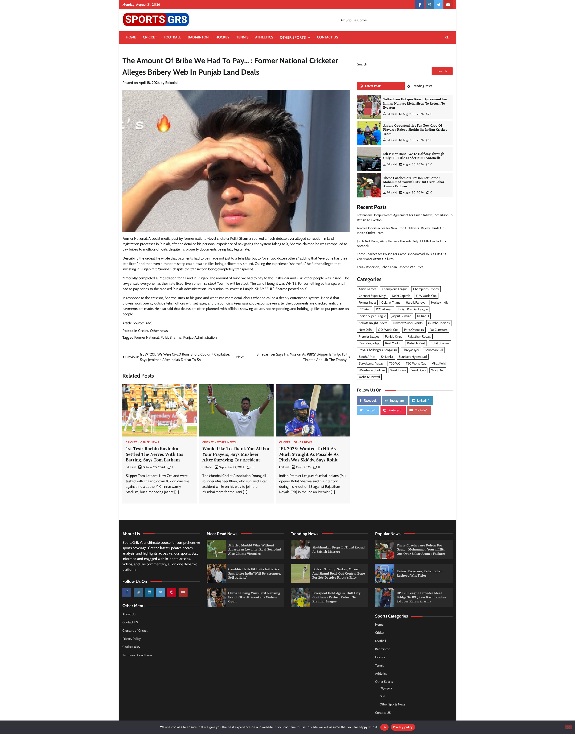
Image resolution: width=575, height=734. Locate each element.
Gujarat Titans (390, 303)
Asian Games (367, 289)
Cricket (150, 37)
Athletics (264, 37)
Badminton (198, 37)
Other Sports (293, 37)
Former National (146, 337)
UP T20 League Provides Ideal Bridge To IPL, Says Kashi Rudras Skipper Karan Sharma (421, 597)
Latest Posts (373, 86)
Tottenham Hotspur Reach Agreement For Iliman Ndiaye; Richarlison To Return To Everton (415, 103)
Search (362, 64)
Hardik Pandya (415, 303)
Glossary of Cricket (135, 631)
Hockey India (439, 303)
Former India (367, 303)
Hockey (222, 37)
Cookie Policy (131, 647)
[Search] (447, 37)
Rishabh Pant (416, 343)
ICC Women (384, 309)
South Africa (367, 357)
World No (437, 370)
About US (128, 614)
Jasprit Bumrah (401, 316)
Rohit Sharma (440, 343)
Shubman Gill (434, 350)
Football (172, 37)
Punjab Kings (393, 336)
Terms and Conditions (137, 655)
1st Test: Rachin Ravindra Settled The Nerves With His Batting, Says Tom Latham (154, 454)
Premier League (369, 336)
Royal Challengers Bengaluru (378, 350)
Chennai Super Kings (372, 296)
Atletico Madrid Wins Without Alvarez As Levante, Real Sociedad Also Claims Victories (254, 549)
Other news (159, 331)
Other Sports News (392, 704)
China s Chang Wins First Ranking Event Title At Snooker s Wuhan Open (254, 597)
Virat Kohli (439, 363)
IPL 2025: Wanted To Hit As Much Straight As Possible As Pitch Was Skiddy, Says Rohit (309, 454)
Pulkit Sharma (171, 337)
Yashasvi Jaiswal (369, 377)
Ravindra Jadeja (369, 343)
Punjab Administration (200, 337)
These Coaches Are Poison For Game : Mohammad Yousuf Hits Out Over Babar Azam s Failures (413, 182)
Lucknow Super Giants (407, 323)
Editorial (171, 83)
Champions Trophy (426, 289)
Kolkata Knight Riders (373, 323)
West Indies (398, 370)
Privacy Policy (131, 639)
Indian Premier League (413, 309)
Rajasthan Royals (419, 336)
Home (131, 37)
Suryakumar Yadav (371, 363)
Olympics (386, 688)
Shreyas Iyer (410, 350)
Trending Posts (422, 86)
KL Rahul (423, 316)
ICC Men (364, 309)
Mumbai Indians (439, 323)
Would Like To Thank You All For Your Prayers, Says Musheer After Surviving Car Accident (236, 454)
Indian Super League (372, 316)
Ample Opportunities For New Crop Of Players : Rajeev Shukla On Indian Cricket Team (415, 129)
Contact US (327, 37)
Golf (382, 696)
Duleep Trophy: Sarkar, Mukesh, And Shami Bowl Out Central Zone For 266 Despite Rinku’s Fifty (338, 573)
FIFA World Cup (426, 296)
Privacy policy (403, 727)
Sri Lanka (387, 357)
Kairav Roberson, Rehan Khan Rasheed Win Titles (390, 267)
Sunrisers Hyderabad (413, 357)
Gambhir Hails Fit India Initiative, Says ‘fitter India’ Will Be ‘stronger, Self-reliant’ (254, 573)
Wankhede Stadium (372, 370)
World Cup (418, 370)
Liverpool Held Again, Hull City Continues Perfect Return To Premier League (336, 597)
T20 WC (394, 363)
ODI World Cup (388, 330)
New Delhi (365, 330)
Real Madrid (393, 343)
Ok (385, 727)
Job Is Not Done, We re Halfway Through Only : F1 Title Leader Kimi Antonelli (413, 156)
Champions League (394, 289)
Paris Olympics (414, 330)
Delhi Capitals (401, 296)
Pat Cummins (438, 330)
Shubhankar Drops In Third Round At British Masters (338, 549)
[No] (568, 727)
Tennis (242, 37)
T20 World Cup (416, 363)
